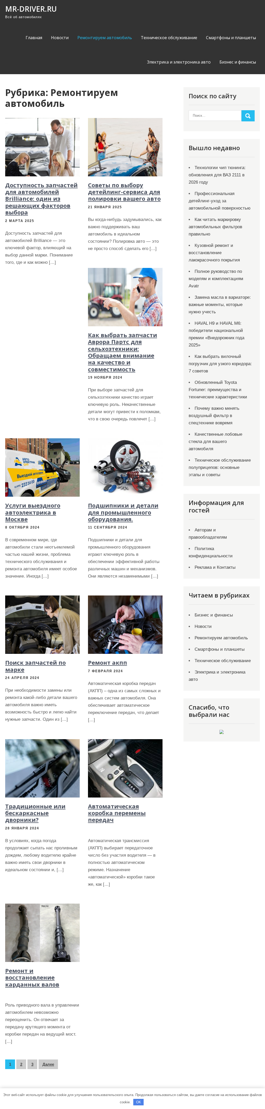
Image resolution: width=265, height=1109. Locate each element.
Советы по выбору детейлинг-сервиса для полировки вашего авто (124, 192)
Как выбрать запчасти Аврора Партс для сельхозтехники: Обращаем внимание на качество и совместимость (122, 352)
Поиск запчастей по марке (35, 666)
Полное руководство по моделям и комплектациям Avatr (216, 278)
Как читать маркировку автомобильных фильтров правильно (215, 227)
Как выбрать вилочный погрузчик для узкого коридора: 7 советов (220, 363)
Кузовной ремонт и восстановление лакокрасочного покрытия (214, 252)
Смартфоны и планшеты (231, 37)
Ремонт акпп (107, 662)
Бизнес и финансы (237, 62)
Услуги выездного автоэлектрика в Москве (32, 512)
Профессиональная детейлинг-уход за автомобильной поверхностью (220, 201)
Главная (34, 37)
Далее (48, 1064)
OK (138, 1102)
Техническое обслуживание (169, 37)
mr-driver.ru (31, 9)
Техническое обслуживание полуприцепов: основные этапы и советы (220, 467)
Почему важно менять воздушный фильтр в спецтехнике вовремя (214, 415)
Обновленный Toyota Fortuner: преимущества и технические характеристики (218, 389)
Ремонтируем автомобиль (104, 37)
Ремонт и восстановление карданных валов (32, 977)
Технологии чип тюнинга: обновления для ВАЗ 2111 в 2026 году (217, 175)
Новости (60, 37)
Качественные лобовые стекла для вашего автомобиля (215, 441)
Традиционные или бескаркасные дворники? (35, 813)
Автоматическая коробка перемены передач (117, 813)
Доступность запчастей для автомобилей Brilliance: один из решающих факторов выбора (41, 198)
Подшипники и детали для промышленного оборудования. (123, 512)
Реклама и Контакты (215, 567)
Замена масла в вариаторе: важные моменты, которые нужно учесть (220, 304)
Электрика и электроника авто (179, 62)
